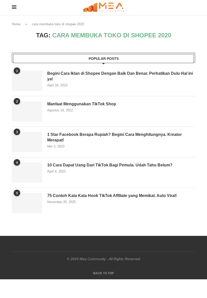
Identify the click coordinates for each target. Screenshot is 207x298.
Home (16, 24)
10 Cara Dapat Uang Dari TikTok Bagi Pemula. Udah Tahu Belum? (109, 165)
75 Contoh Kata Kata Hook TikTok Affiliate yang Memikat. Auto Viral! (112, 195)
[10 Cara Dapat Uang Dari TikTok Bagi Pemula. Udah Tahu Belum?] (27, 172)
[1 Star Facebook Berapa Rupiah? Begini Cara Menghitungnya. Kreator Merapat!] (27, 142)
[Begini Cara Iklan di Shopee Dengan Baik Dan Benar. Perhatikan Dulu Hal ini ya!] (27, 81)
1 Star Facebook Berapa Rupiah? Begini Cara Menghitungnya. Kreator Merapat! (114, 137)
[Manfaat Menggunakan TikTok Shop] (27, 111)
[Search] (192, 8)
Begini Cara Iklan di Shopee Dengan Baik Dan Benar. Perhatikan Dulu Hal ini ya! (120, 76)
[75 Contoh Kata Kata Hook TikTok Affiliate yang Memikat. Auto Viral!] (27, 203)
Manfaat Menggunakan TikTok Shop (81, 104)
